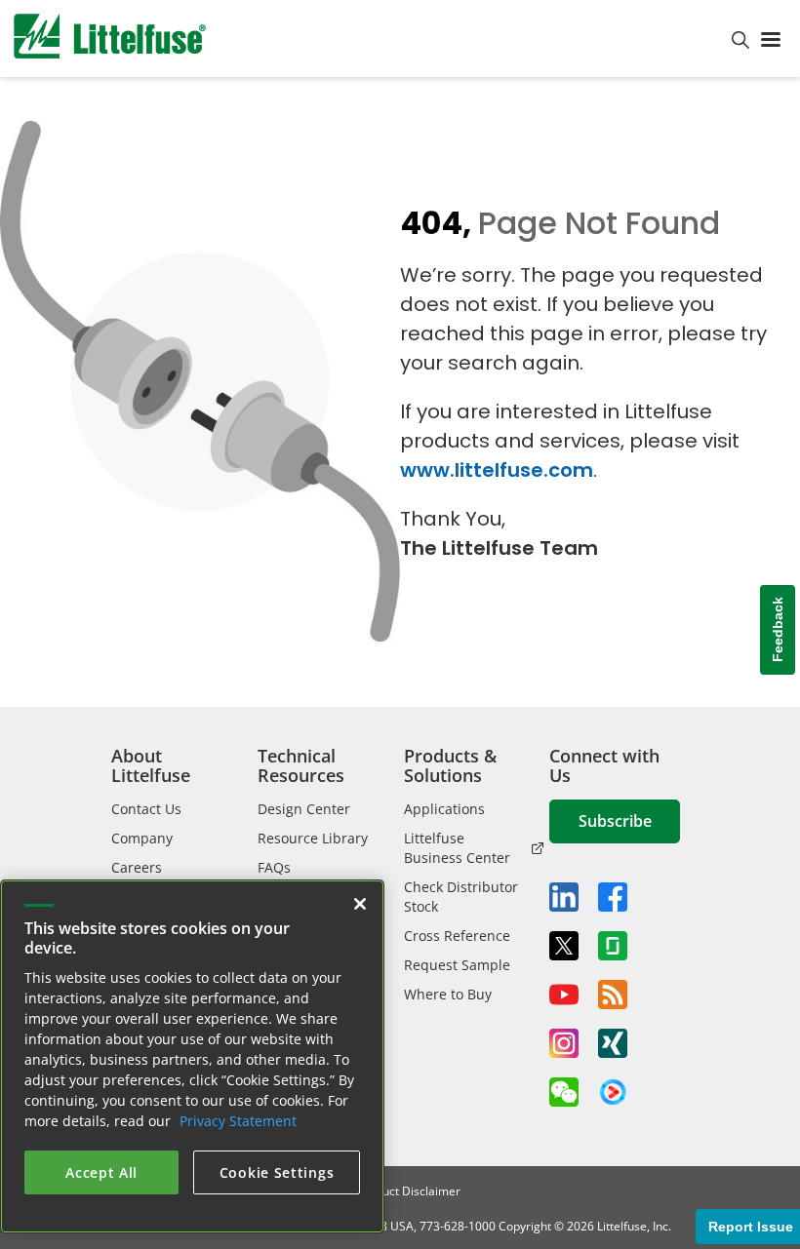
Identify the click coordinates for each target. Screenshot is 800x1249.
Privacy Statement (238, 1121)
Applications (444, 809)
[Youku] (612, 1093)
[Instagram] (564, 1043)
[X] (564, 945)
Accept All (101, 1172)
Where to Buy (448, 994)
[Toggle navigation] (774, 38)
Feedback (777, 629)
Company (142, 838)
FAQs (274, 867)
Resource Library (313, 838)
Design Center (304, 809)
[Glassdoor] (612, 945)
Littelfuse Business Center (457, 848)
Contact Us (146, 809)
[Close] (360, 903)
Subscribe (615, 821)
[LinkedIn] (564, 897)
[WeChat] (564, 1092)
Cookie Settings (277, 1172)
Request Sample (457, 965)
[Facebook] (612, 897)
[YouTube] (564, 994)
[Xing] (612, 1043)
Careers (136, 867)
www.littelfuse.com (496, 470)
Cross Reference (457, 935)
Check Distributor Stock (461, 897)
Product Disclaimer (408, 1191)
